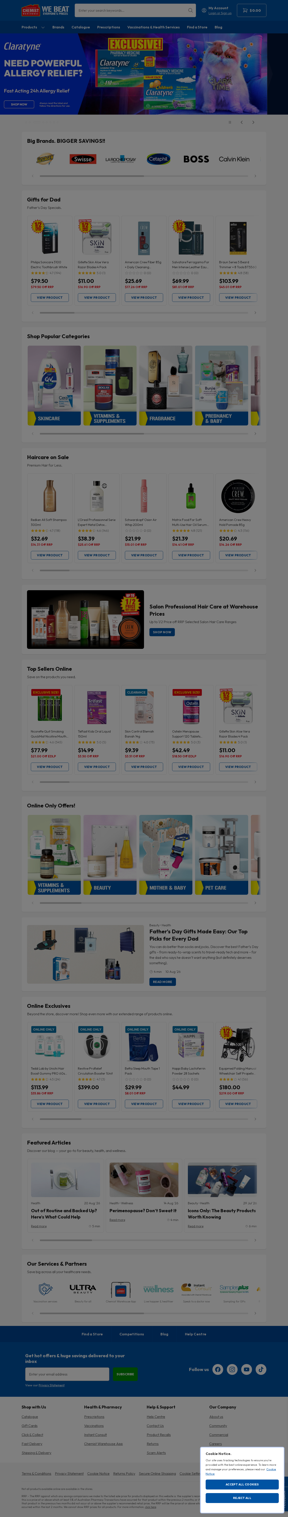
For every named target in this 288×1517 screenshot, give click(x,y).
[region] (242, 1480)
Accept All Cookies (242, 1484)
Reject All (242, 1498)
